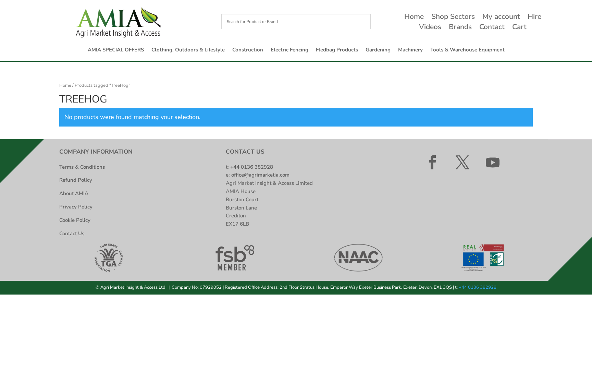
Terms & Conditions (82, 167)
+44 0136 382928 (251, 167)
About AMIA (73, 193)
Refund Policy (75, 180)
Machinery (410, 50)
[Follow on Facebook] (432, 162)
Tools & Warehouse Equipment (467, 50)
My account (501, 17)
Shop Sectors (453, 17)
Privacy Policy (75, 206)
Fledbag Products (337, 50)
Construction (247, 50)
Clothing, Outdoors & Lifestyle (188, 50)
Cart (519, 28)
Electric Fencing (289, 50)
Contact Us (71, 233)
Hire (534, 17)
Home (414, 17)
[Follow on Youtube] (492, 162)
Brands (460, 28)
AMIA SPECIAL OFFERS (116, 50)
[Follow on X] (462, 162)
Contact (492, 28)
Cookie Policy (74, 220)
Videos (430, 28)
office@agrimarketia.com (260, 174)
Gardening (378, 50)
